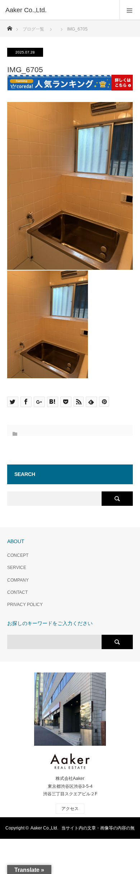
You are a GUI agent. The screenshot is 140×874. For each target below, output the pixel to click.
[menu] (130, 10)
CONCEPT (17, 555)
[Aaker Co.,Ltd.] (59, 10)
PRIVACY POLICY (25, 604)
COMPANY (18, 580)
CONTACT (17, 592)
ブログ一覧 (33, 29)
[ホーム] (9, 26)
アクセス (70, 808)
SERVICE (16, 567)
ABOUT (15, 541)
